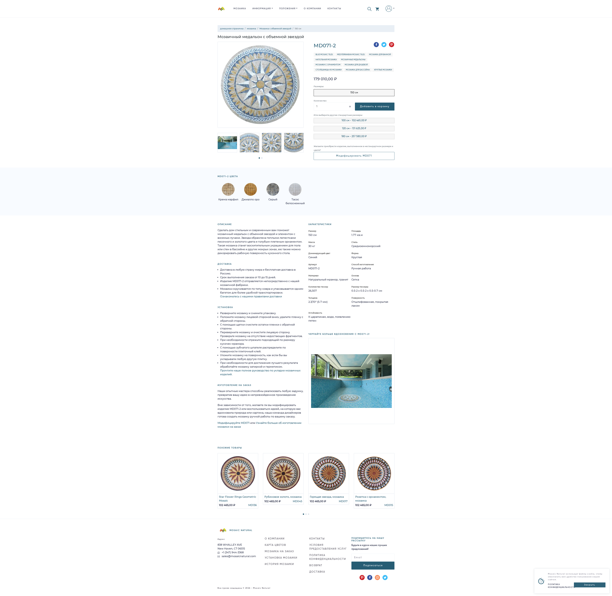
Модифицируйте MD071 (234, 422)
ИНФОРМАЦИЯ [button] (261, 8)
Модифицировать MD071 (354, 156)
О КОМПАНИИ (312, 8)
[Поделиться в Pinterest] (391, 44)
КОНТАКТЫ (334, 8)
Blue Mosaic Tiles (324, 55)
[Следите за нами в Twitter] (385, 577)
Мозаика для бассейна (358, 70)
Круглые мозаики (383, 70)
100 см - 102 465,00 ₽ (354, 120)
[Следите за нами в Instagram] (377, 577)
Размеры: (319, 86)
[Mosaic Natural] (221, 11)
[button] (370, 8)
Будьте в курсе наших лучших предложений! (369, 547)
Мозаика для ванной (380, 55)
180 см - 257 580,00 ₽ (354, 136)
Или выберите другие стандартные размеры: (338, 115)
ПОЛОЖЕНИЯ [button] (287, 8)
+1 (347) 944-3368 (232, 552)
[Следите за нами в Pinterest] (362, 577)
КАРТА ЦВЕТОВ (275, 545)
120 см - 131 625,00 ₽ (354, 128)
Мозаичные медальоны (353, 60)
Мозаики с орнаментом (328, 65)
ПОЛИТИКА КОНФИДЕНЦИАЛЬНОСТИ (327, 557)
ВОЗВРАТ (315, 565)
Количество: (320, 101)
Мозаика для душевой (356, 65)
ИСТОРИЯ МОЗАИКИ (279, 564)
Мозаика (239, 8)
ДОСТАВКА (317, 572)
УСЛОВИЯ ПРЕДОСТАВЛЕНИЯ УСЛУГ (328, 547)
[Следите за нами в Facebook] (370, 577)
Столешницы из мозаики (329, 70)
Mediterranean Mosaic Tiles (351, 55)
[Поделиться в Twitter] (384, 44)
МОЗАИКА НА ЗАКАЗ (279, 551)
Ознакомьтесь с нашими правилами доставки (251, 296)
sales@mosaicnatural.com (238, 556)
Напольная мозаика (326, 60)
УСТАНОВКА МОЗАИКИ (281, 558)
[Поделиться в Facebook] (376, 44)
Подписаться (373, 565)
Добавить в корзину (374, 106)
